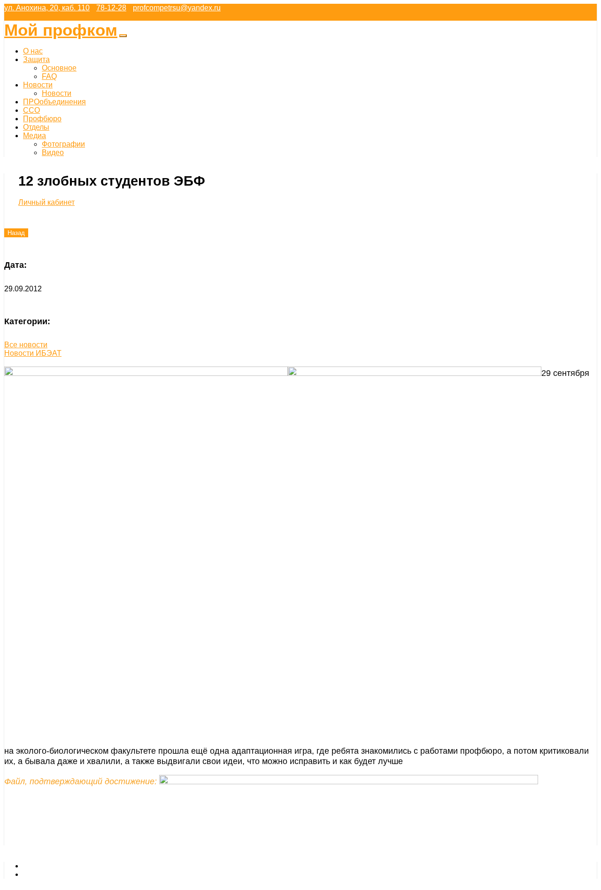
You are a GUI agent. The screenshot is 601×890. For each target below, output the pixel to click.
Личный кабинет (46, 202)
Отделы (36, 127)
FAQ (49, 76)
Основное (59, 68)
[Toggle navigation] (123, 35)
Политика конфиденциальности (78, 874)
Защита (36, 59)
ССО (31, 110)
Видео (53, 152)
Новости (38, 85)
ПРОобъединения (54, 102)
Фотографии (63, 144)
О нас (33, 51)
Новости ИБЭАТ (33, 353)
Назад (16, 232)
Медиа (34, 136)
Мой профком (60, 30)
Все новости (25, 345)
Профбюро (42, 119)
